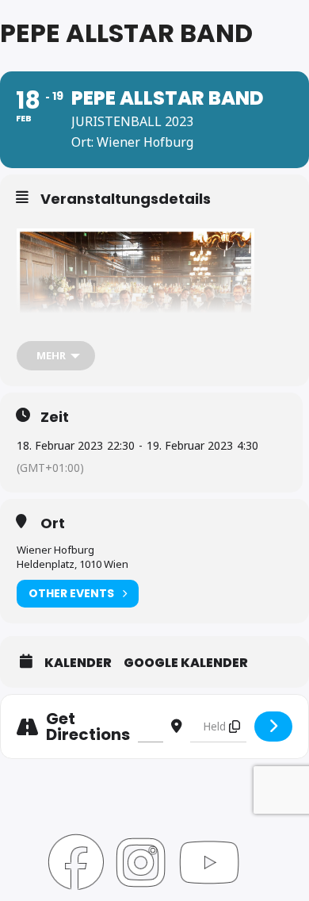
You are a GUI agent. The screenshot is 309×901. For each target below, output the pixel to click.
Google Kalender (186, 663)
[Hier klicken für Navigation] (273, 726)
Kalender (78, 663)
